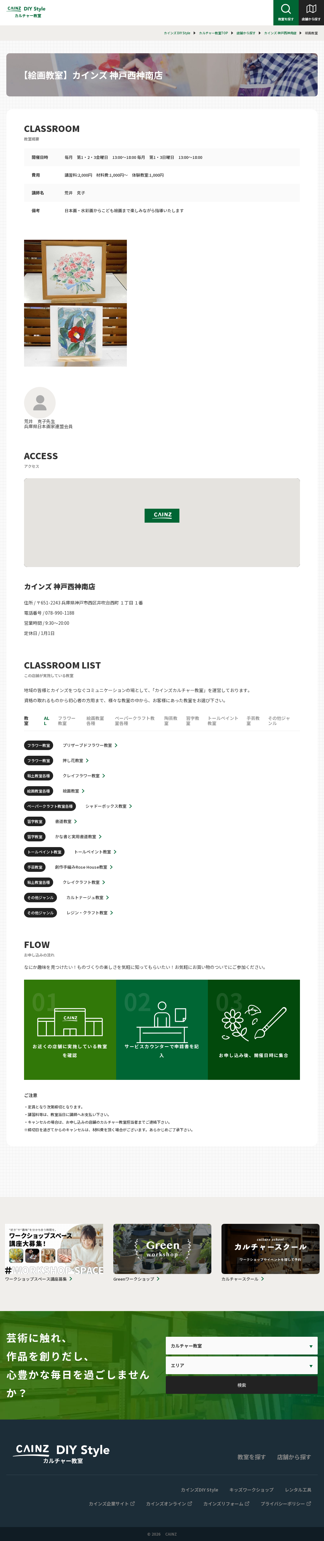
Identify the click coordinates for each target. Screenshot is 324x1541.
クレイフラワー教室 (81, 776)
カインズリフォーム (223, 1503)
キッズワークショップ (251, 1489)
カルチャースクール (240, 1279)
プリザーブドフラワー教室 (87, 745)
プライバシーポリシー (283, 1503)
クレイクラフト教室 (81, 882)
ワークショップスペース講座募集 (36, 1279)
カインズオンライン (166, 1503)
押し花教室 (73, 760)
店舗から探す (311, 18)
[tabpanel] (162, 303)
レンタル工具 (298, 1489)
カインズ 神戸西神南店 (280, 32)
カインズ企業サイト (109, 1503)
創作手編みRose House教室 (81, 867)
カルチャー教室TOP (213, 32)
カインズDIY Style (199, 1489)
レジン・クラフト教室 (87, 913)
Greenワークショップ (133, 1279)
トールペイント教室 (92, 852)
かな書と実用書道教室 (75, 836)
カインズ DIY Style (177, 32)
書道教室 (63, 821)
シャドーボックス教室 (106, 806)
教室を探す (286, 18)
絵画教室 (71, 791)
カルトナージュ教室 (84, 897)
